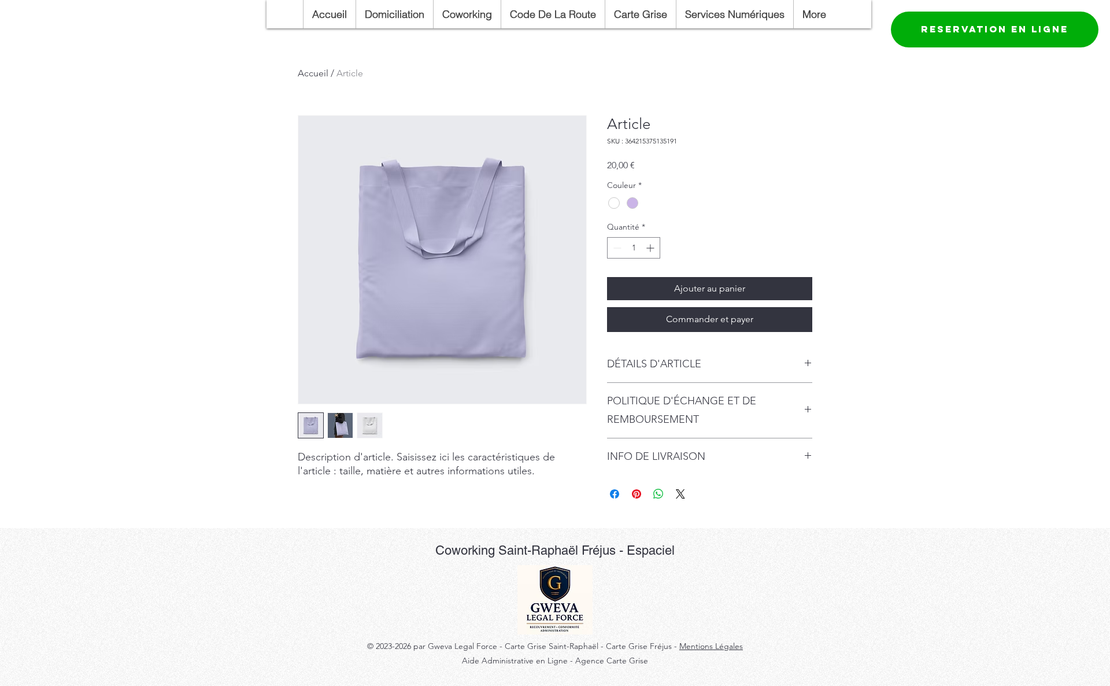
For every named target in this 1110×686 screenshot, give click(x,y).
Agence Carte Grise (611, 660)
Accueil (313, 73)
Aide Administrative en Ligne (515, 660)
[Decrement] (616, 248)
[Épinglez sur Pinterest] (636, 494)
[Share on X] (680, 494)
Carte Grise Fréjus (639, 646)
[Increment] (651, 248)
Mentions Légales (711, 646)
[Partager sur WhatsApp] (658, 494)
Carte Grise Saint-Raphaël (553, 646)
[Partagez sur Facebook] (614, 494)
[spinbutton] (633, 248)
